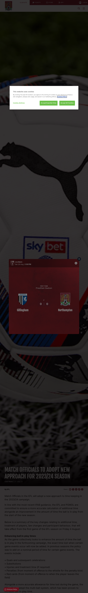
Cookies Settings (19, 103)
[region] (44, 98)
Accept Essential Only (48, 103)
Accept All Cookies (67, 103)
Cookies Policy (62, 97)
